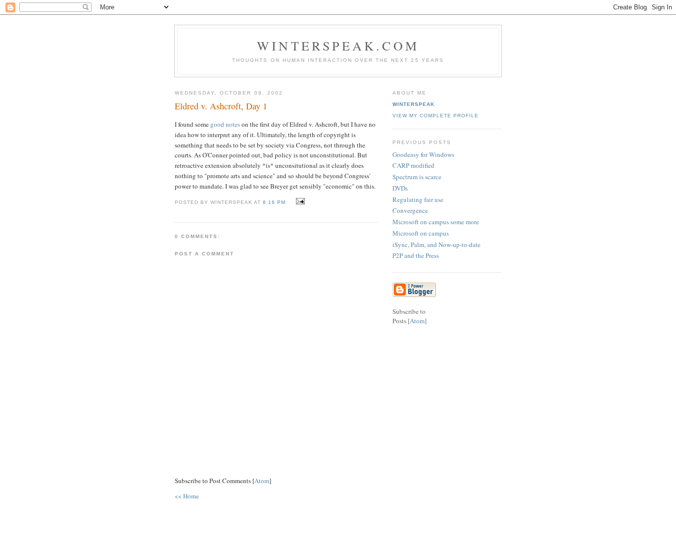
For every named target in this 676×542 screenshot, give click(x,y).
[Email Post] (299, 201)
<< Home (187, 496)
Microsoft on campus (420, 233)
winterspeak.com (338, 45)
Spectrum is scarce (416, 176)
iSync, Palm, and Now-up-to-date (436, 244)
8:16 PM (275, 202)
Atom (261, 480)
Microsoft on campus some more (435, 221)
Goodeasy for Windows (423, 154)
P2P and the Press (415, 255)
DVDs (400, 188)
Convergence (410, 210)
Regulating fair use (417, 199)
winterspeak (413, 104)
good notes (225, 124)
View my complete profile (435, 115)
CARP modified (413, 165)
